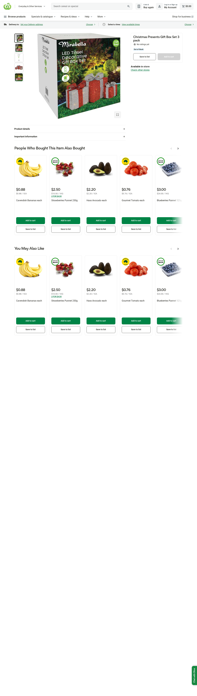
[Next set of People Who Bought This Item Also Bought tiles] (178, 148)
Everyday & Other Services (30, 6)
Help (87, 16)
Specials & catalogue (42, 16)
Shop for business (181, 16)
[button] (19, 38)
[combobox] (91, 6)
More (100, 16)
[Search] (128, 6)
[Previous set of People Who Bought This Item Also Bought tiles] (171, 148)
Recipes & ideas (69, 16)
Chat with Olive (194, 675)
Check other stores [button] (140, 70)
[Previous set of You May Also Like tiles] (171, 249)
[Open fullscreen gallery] (117, 114)
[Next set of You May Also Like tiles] (178, 249)
